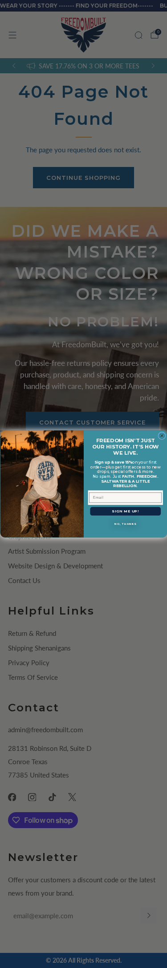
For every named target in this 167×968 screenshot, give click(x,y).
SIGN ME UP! (125, 511)
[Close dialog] (162, 435)
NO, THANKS (125, 524)
